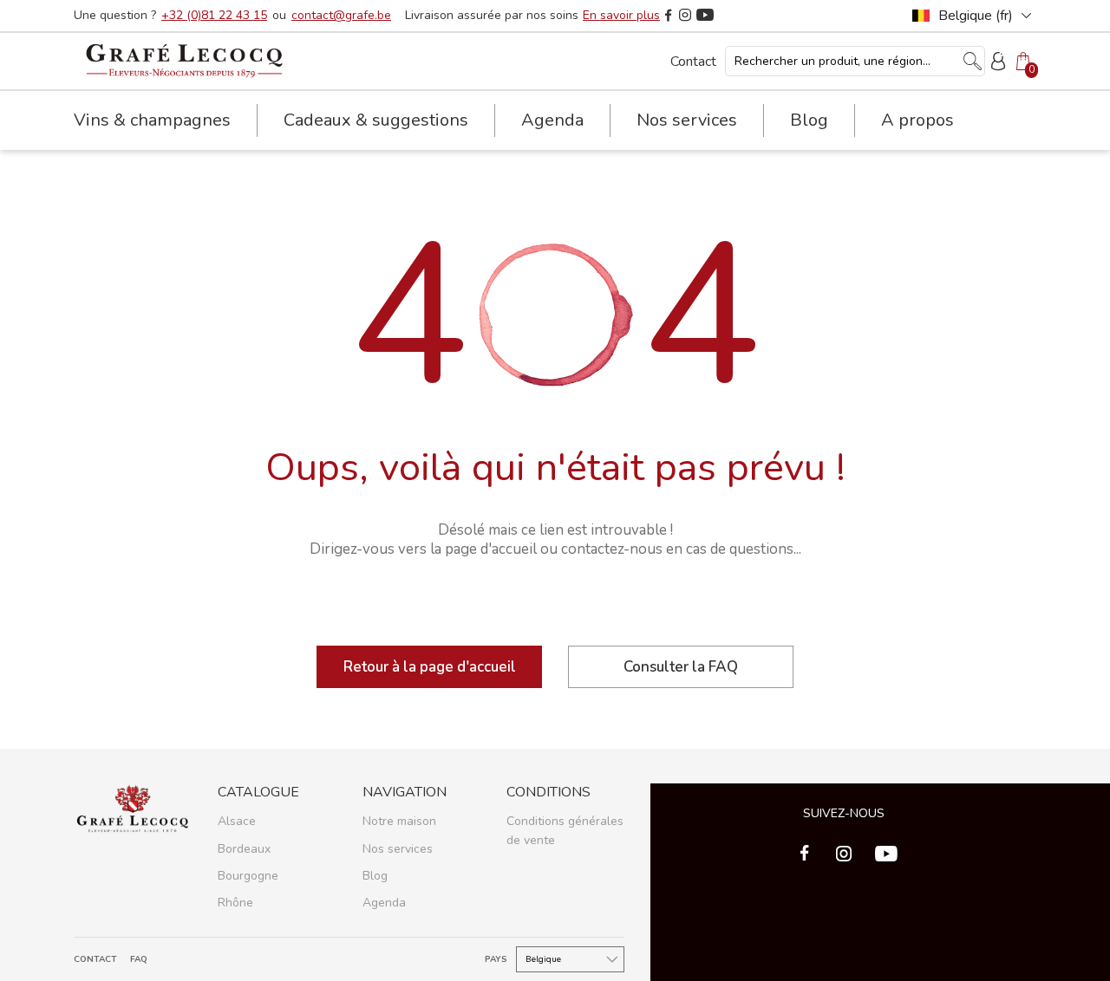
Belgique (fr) (975, 15)
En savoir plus (621, 15)
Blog (809, 120)
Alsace (237, 821)
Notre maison (399, 821)
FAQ (138, 959)
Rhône (235, 902)
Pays (496, 959)
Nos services (397, 849)
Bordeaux (244, 849)
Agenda (552, 120)
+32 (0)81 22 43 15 (214, 15)
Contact (693, 61)
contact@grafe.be (341, 15)
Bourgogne (248, 875)
